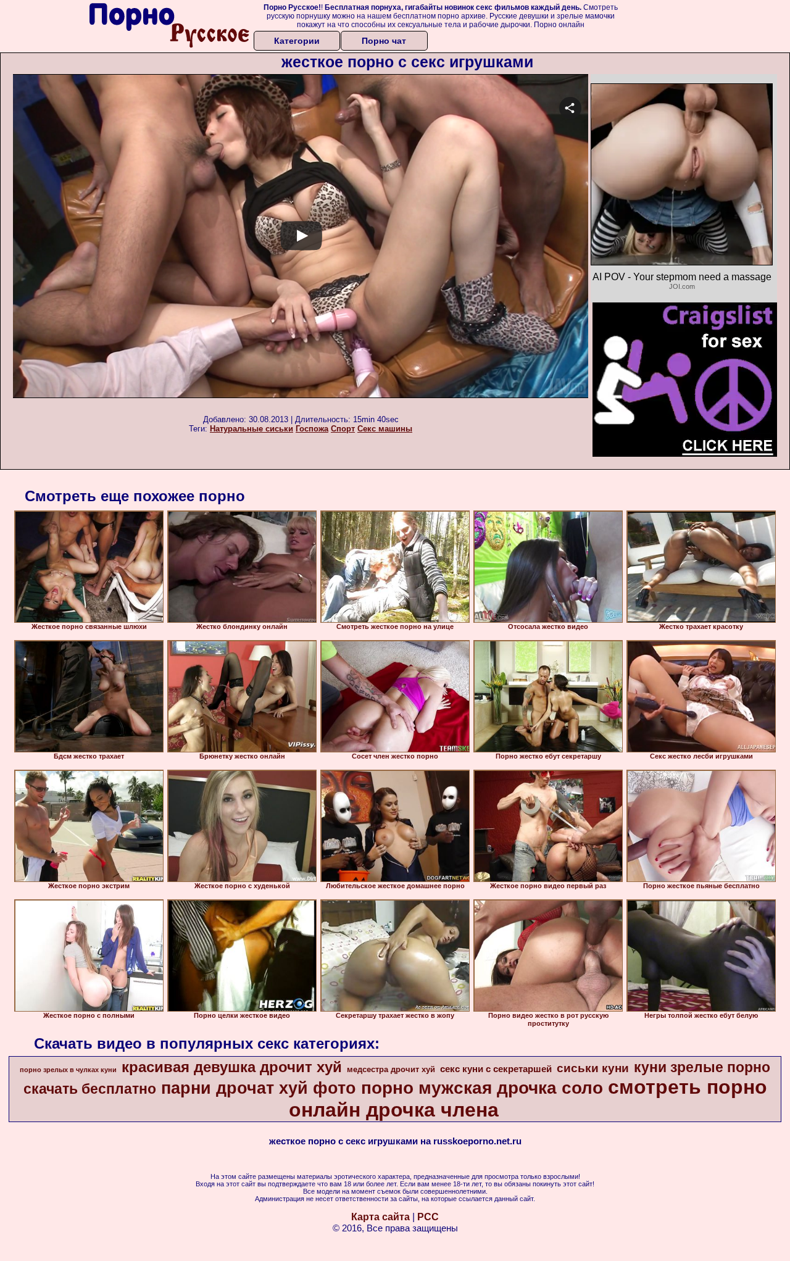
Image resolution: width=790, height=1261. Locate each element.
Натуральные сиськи (251, 428)
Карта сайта (380, 1217)
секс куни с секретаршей (496, 1069)
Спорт (343, 428)
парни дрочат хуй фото (258, 1088)
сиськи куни (593, 1068)
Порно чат (384, 41)
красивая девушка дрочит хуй (232, 1067)
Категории (297, 41)
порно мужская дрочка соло (482, 1087)
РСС (428, 1217)
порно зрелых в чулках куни (68, 1069)
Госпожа (312, 428)
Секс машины (384, 428)
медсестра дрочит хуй (391, 1069)
